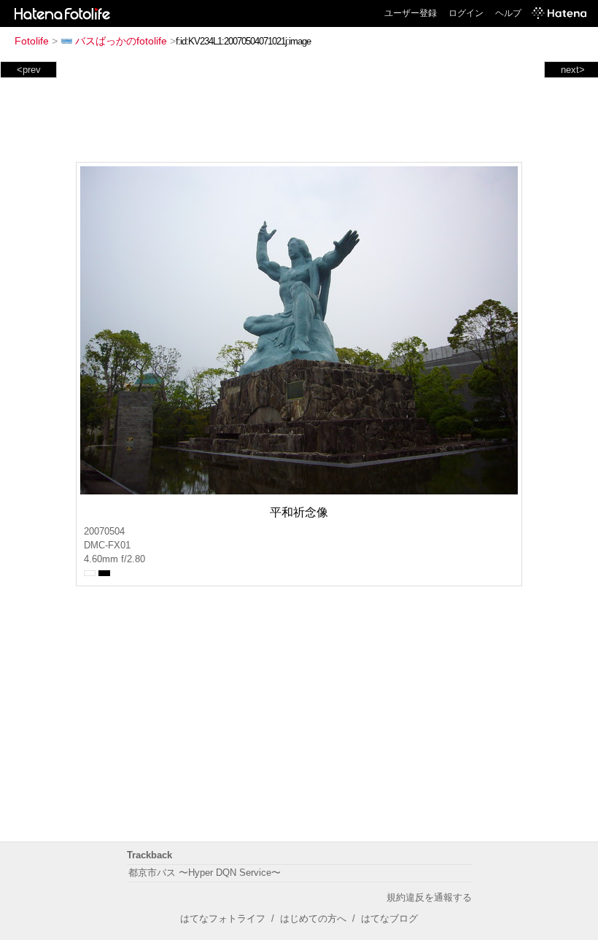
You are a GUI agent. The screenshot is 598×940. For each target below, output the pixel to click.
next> (573, 69)
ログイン (466, 13)
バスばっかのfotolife (121, 41)
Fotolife (32, 41)
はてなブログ (389, 918)
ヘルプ (508, 13)
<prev (29, 69)
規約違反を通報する (429, 897)
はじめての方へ (313, 918)
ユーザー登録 (410, 13)
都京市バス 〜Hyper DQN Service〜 (204, 872)
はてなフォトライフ (222, 918)
